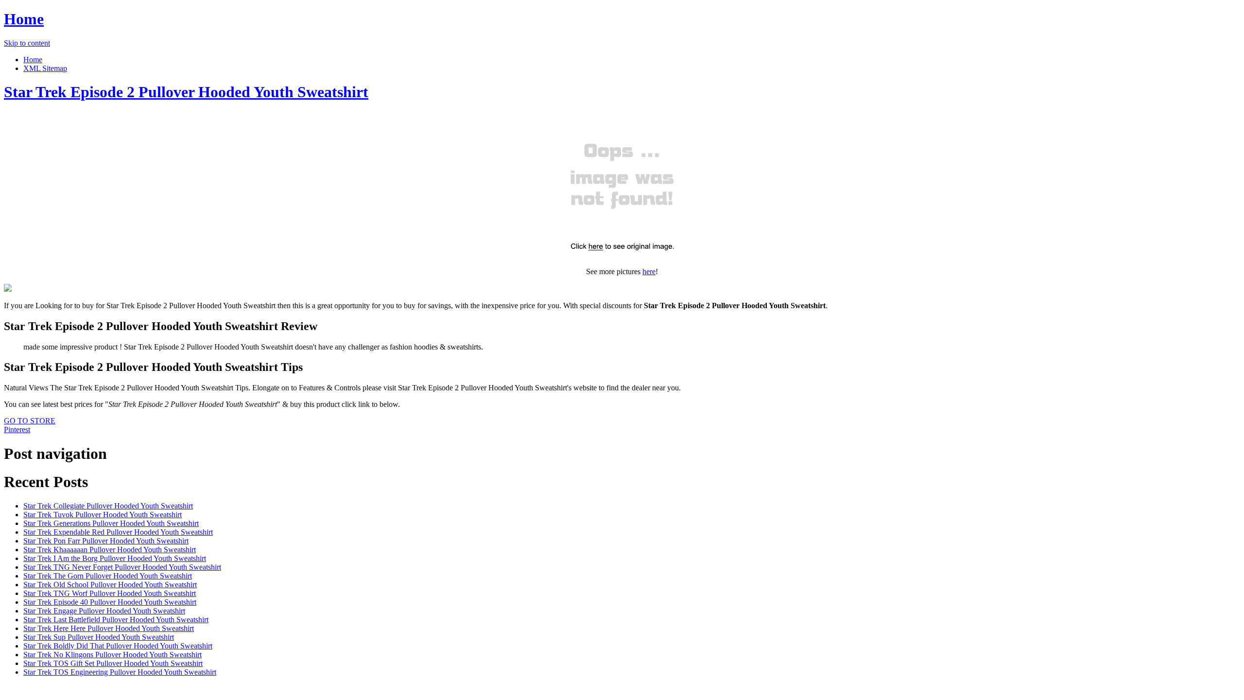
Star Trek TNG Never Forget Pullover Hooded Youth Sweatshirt (122, 567)
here (649, 271)
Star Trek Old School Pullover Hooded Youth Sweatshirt (110, 584)
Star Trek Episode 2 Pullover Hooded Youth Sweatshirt (186, 92)
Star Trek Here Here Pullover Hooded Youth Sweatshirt (108, 628)
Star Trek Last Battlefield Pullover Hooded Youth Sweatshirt (115, 619)
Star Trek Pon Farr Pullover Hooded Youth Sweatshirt (106, 541)
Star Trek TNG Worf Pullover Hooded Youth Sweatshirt (109, 593)
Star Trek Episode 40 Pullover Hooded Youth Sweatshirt (109, 602)
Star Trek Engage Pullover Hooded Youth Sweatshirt (104, 611)
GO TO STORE (29, 421)
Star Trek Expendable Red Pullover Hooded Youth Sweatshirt (118, 532)
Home (24, 19)
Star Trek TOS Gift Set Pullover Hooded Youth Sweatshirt (113, 663)
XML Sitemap (45, 68)
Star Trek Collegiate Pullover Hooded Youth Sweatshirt (108, 506)
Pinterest (17, 429)
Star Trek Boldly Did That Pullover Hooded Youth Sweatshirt (117, 646)
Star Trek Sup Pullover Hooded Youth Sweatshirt (98, 637)
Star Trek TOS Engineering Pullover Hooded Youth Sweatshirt (119, 672)
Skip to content (27, 43)
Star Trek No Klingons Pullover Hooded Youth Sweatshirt (112, 654)
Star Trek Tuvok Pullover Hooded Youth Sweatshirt (102, 514)
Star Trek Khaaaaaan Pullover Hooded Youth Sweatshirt (109, 549)
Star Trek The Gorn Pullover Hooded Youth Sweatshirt (107, 576)
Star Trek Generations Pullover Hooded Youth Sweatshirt (111, 523)
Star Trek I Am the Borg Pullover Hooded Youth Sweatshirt (114, 558)
